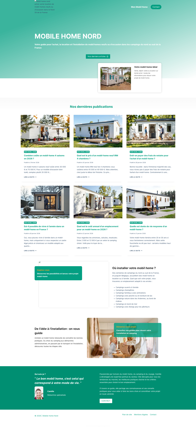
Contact (156, 7)
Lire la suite (30, 177)
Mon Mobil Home (139, 7)
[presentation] (45, 131)
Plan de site (127, 415)
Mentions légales (141, 415)
